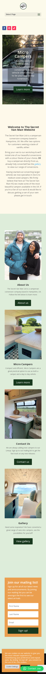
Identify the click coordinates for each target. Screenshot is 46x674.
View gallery (23, 541)
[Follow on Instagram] (9, 28)
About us (23, 303)
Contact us (23, 461)
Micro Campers (23, 54)
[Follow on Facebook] (4, 28)
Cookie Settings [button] (12, 666)
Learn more (23, 89)
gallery (37, 164)
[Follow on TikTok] (14, 28)
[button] (32, 668)
